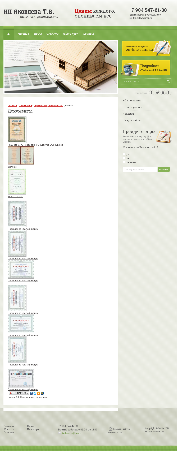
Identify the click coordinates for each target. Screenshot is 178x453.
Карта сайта (132, 120)
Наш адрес (70, 34)
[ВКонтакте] (31, 393)
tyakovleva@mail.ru (142, 18)
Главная (23, 34)
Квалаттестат (15, 196)
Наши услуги (133, 107)
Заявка (129, 113)
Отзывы (88, 34)
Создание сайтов (121, 429)
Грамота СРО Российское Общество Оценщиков (35, 144)
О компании (133, 100)
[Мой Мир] (42, 393)
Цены (38, 34)
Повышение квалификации (23, 228)
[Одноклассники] (38, 393)
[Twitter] (35, 393)
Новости (52, 34)
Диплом (12, 166)
